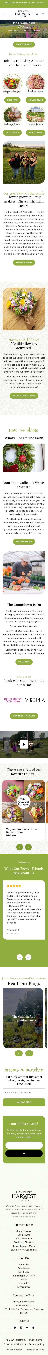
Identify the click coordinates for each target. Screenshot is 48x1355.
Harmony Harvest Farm (29, 1339)
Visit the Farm (24, 1238)
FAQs (24, 1279)
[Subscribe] (24, 1153)
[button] (4, 14)
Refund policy (36, 1344)
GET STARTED (12, 132)
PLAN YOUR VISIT (24, 44)
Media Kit (24, 1283)
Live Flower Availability (24, 1249)
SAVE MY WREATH (24, 541)
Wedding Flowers (24, 1242)
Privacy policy (14, 1349)
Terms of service (34, 1349)
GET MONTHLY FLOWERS (24, 395)
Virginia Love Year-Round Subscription (22, 830)
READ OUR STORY (24, 262)
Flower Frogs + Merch (24, 1246)
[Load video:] (24, 744)
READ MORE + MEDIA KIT (24, 716)
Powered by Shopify (15, 1344)
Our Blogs (23, 1272)
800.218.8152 (24, 1305)
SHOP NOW (12, 100)
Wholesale (24, 1268)
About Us (24, 1264)
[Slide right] (28, 847)
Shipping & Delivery (24, 1275)
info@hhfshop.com (24, 1301)
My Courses (24, 1287)
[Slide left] (19, 847)
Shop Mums (24, 1234)
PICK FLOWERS (35, 132)
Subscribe (24, 1102)
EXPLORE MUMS (36, 100)
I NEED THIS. (24, 662)
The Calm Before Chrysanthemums (23, 1018)
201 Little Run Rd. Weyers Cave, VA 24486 (24, 1311)
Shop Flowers (23, 1231)
